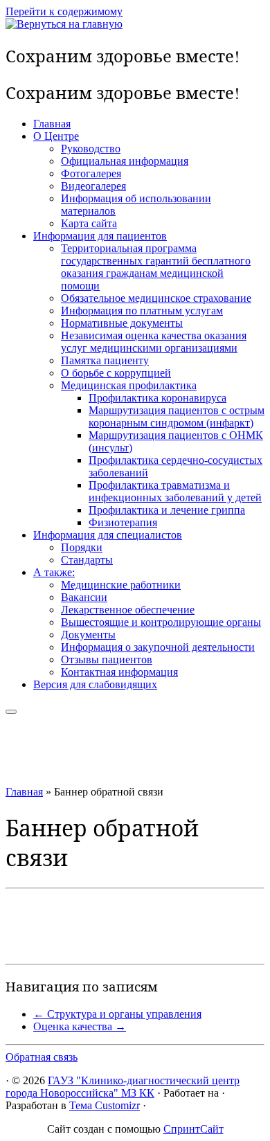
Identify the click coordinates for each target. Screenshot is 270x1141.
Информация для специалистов (107, 535)
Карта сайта (89, 223)
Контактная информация (119, 672)
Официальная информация (124, 161)
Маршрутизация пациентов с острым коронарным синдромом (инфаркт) (176, 416)
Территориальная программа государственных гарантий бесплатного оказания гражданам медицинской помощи (156, 266)
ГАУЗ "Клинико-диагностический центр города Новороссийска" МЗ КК (123, 1087)
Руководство (90, 148)
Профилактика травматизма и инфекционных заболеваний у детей (175, 491)
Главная (52, 123)
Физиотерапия (123, 522)
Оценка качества (79, 1026)
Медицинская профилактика (129, 385)
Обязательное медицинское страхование (156, 298)
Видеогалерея (93, 186)
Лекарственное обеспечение (128, 610)
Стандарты (87, 560)
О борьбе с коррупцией (116, 373)
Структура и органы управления (117, 1014)
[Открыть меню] (11, 712)
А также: (54, 572)
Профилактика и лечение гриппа (167, 510)
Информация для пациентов (100, 236)
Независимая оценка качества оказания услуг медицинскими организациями (153, 342)
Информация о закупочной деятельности (158, 647)
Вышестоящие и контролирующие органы (161, 622)
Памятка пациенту (105, 360)
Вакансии (84, 597)
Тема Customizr (104, 1105)
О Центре (56, 136)
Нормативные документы (122, 323)
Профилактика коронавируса (157, 398)
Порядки (81, 547)
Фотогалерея (91, 173)
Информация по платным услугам (142, 310)
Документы (88, 634)
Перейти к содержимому (64, 11)
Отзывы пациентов (106, 659)
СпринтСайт (193, 1129)
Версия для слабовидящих (95, 684)
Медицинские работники (121, 585)
